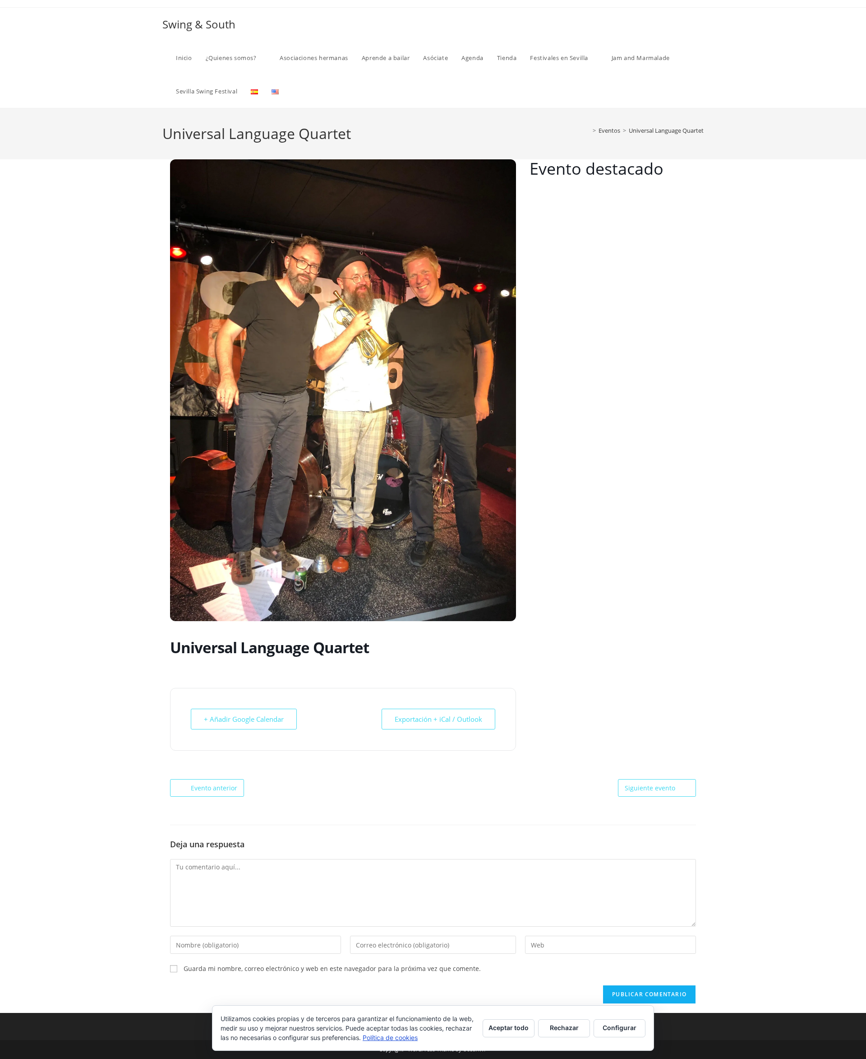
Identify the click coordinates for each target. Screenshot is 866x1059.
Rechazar (564, 1027)
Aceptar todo (508, 1027)
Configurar (619, 1027)
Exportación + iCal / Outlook (438, 719)
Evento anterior (214, 788)
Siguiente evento (650, 788)
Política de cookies (390, 1037)
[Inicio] (587, 130)
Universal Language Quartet (666, 130)
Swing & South (198, 24)
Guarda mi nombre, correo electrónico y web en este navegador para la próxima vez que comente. (332, 968)
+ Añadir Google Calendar (244, 719)
